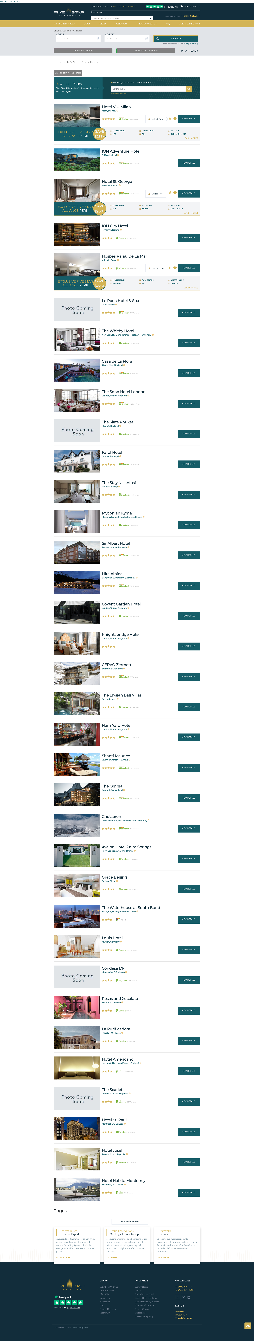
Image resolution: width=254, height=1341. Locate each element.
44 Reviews (134, 677)
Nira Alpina (112, 574)
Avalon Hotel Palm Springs (126, 847)
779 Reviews (128, 1071)
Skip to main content (10, 1)
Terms (74, 1328)
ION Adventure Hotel (121, 151)
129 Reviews (131, 238)
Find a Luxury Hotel (189, 23)
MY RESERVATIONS (192, 6)
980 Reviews (131, 268)
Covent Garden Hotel (121, 604)
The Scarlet (112, 1089)
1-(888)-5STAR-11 (191, 16)
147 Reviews (128, 1193)
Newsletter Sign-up (144, 1316)
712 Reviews (131, 1132)
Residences (121, 23)
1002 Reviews (132, 950)
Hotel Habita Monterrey (124, 1180)
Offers (87, 23)
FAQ (168, 23)
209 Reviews (134, 343)
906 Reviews (134, 738)
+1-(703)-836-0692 (184, 1290)
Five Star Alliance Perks (146, 1305)
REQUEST (110, 1258)
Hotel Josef (112, 1150)
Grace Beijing (114, 877)
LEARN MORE (62, 1258)
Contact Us (105, 1298)
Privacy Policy (83, 1328)
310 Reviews (132, 981)
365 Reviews (134, 586)
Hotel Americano (117, 1059)
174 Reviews (131, 1011)
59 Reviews (133, 889)
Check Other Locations (146, 50)
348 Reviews (134, 313)
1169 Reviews (134, 556)
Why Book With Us (109, 1287)
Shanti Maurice (116, 756)
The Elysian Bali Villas (122, 695)
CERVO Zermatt (116, 665)
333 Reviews (134, 707)
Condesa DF (113, 968)
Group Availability (191, 44)
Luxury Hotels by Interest (147, 1302)
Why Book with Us (147, 23)
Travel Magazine (183, 1318)
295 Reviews (131, 1041)
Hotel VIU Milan (116, 107)
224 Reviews (134, 616)
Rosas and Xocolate (120, 998)
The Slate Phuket (117, 422)
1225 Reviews (134, 119)
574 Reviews (134, 194)
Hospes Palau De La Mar (124, 256)
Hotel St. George (117, 181)
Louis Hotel (112, 938)
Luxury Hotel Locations (146, 1298)
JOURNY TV (181, 1315)
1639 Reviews (134, 434)
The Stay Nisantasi (119, 482)
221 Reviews (134, 374)
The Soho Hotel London (124, 391)
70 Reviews (134, 525)
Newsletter (105, 1302)
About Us (104, 1294)
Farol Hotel (112, 452)
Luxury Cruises (142, 1309)
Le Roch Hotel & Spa (120, 300)
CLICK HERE (162, 1258)
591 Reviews (131, 1163)
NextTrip (179, 1311)
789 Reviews (134, 768)
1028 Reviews (134, 404)
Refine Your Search (83, 50)
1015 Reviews (134, 163)
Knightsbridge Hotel (121, 634)
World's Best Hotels (64, 23)
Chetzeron (111, 816)
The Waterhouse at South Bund (131, 907)
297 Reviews (134, 829)
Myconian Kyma (117, 513)
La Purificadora (116, 1029)
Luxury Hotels (141, 1287)
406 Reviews (134, 798)
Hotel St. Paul (114, 1120)
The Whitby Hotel (118, 331)
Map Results (191, 51)
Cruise (102, 23)
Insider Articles (107, 1290)
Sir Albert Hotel (116, 543)
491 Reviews (134, 465)
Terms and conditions (118, 93)
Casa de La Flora (117, 361)
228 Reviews (131, 1102)
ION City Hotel (115, 226)
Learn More (190, 138)
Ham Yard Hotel (116, 725)
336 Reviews (133, 859)
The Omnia (112, 786)
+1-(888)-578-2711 (183, 1286)
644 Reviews (134, 495)
